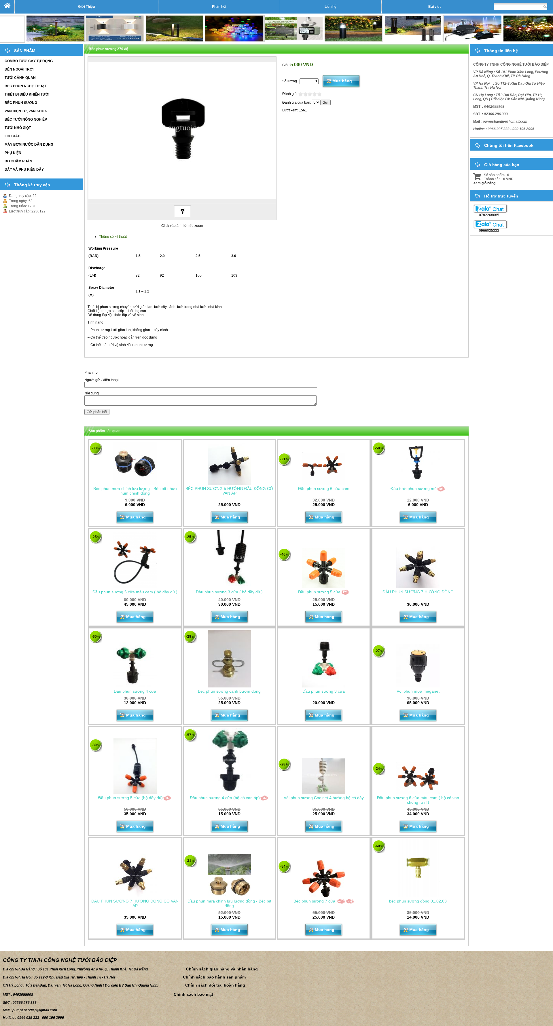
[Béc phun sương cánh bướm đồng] (229, 659)
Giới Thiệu (86, 7)
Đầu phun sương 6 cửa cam (323, 488)
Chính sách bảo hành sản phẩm (214, 977)
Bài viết (434, 7)
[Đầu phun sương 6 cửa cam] (323, 469)
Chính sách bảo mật (193, 994)
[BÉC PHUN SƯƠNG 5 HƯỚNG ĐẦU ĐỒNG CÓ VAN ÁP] (229, 463)
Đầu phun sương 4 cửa (135, 691)
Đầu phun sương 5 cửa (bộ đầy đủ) (130, 797)
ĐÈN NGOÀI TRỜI (19, 69)
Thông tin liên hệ (501, 50)
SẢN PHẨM (24, 50)
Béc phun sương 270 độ (108, 49)
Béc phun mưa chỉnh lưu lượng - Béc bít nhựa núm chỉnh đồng (135, 490)
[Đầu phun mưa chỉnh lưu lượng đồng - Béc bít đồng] (229, 875)
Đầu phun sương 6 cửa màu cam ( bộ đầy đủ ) (134, 592)
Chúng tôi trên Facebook (508, 145)
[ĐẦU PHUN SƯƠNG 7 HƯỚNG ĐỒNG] (418, 566)
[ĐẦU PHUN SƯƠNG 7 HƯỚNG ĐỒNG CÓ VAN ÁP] (135, 875)
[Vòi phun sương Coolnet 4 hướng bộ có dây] (323, 776)
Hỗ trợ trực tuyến (501, 196)
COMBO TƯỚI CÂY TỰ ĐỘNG (29, 61)
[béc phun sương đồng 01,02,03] (418, 868)
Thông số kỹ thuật (113, 237)
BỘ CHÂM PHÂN (18, 161)
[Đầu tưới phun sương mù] (418, 463)
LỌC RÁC (12, 136)
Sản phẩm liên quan (104, 431)
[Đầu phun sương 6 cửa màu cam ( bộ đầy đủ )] (135, 559)
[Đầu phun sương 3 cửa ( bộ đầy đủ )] (229, 559)
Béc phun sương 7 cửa (314, 901)
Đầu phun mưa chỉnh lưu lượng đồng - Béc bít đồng (229, 903)
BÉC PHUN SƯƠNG (21, 103)
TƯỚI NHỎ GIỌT (18, 128)
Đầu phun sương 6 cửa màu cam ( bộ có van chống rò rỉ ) (418, 800)
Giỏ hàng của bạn (501, 164)
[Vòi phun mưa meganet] (418, 665)
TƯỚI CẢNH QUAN (20, 78)
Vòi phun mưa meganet (418, 691)
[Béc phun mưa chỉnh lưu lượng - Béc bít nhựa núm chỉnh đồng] (135, 463)
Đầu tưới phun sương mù (414, 488)
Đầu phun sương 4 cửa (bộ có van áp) (225, 797)
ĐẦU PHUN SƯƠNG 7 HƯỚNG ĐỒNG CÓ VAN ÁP (135, 903)
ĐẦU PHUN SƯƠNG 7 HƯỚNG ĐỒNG (418, 592)
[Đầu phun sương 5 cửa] (323, 568)
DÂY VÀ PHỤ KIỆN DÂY (24, 170)
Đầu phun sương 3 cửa (323, 691)
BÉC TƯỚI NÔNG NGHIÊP (26, 119)
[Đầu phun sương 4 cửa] (135, 659)
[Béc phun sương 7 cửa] (323, 878)
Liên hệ (330, 7)
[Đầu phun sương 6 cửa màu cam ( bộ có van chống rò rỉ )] (418, 778)
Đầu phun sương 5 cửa (319, 592)
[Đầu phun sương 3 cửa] (323, 659)
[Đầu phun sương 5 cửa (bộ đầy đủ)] (135, 766)
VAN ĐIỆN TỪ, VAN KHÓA (26, 111)
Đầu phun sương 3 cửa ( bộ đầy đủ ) (229, 592)
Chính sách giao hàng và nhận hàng (222, 969)
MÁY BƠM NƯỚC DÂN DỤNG (29, 144)
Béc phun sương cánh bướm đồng (229, 691)
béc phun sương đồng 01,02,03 (418, 901)
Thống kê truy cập (32, 185)
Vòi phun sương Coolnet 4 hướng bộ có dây (324, 797)
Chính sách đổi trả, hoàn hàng (215, 985)
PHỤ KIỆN (13, 153)
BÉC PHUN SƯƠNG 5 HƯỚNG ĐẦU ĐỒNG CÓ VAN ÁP (229, 490)
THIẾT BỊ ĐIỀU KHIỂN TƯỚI (27, 94)
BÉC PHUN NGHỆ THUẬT (26, 86)
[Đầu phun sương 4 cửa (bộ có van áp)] (229, 761)
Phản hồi (219, 7)
